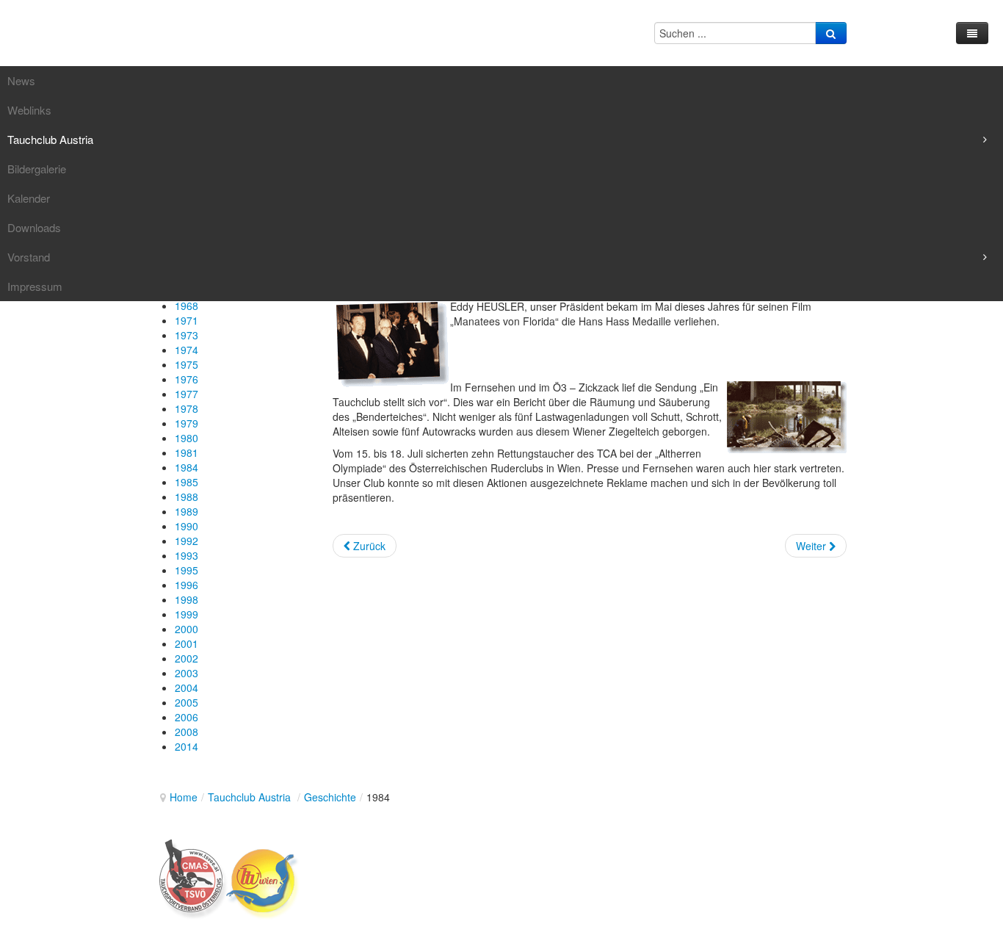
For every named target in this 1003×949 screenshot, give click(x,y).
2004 (186, 687)
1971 (186, 320)
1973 (186, 335)
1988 (186, 496)
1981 (186, 452)
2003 (186, 672)
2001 (186, 643)
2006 (186, 717)
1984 (186, 467)
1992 (186, 540)
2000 (186, 628)
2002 (186, 658)
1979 (186, 423)
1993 (186, 555)
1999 (186, 614)
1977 (186, 393)
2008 (186, 731)
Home (184, 797)
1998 (186, 599)
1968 (186, 305)
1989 (186, 511)
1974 (186, 349)
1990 (186, 526)
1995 (186, 570)
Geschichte (330, 797)
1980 (186, 437)
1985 (186, 481)
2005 (186, 702)
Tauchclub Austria (251, 797)
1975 (186, 364)
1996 (186, 584)
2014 (186, 746)
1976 (186, 379)
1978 (186, 408)
